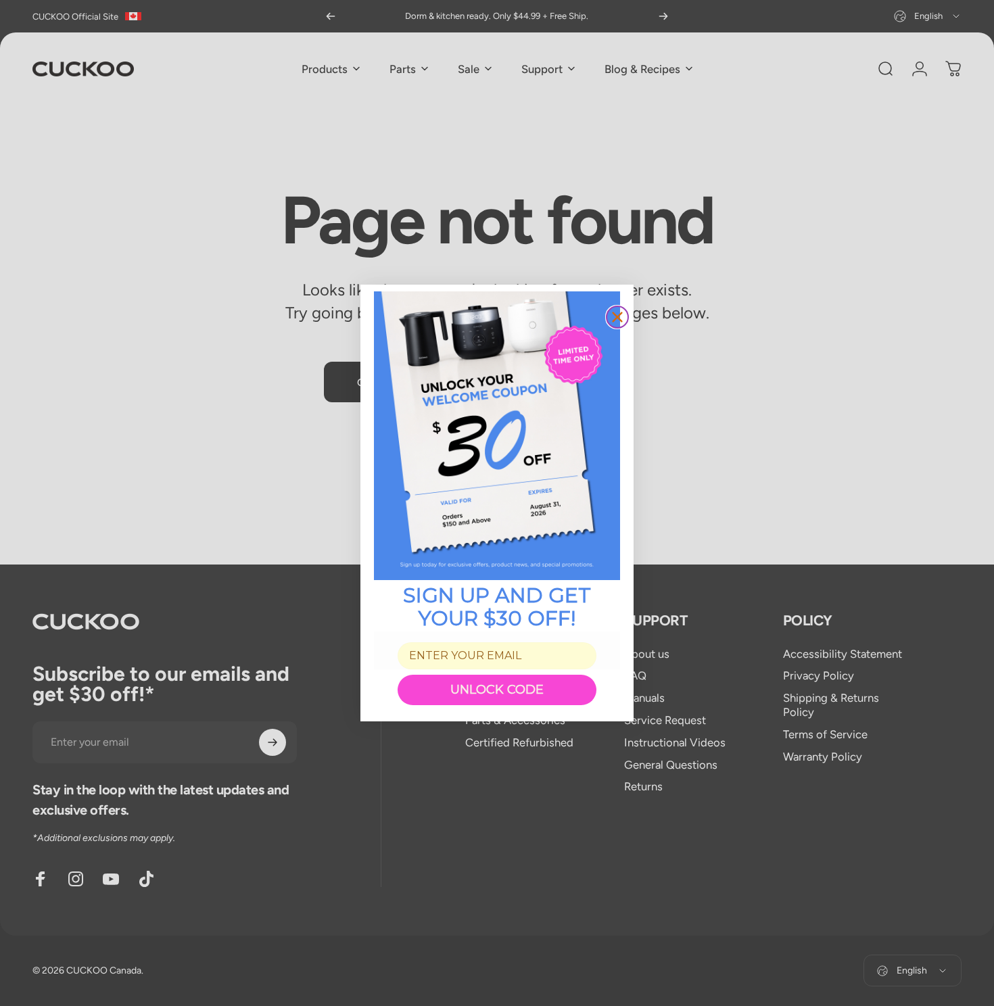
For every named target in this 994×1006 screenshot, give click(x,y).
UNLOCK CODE (497, 689)
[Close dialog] (617, 317)
